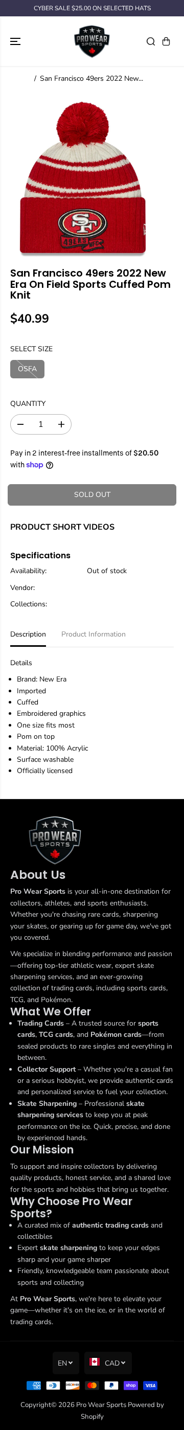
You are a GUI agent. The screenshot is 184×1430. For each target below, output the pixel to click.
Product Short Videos (62, 527)
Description (28, 634)
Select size (31, 349)
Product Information (93, 634)
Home (20, 78)
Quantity (27, 403)
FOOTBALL (105, 604)
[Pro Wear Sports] (92, 41)
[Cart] (166, 41)
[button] (16, 41)
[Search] (150, 41)
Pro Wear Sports (101, 1405)
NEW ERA (103, 588)
